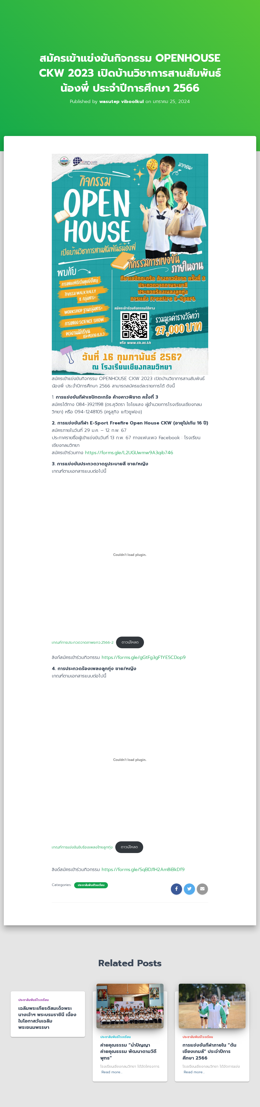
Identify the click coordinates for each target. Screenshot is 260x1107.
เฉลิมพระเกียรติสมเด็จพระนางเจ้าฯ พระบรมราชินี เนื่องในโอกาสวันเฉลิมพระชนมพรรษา (47, 1018)
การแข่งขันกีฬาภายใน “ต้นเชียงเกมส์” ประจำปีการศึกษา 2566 (209, 1051)
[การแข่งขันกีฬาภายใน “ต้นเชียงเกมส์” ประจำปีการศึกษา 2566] (212, 1006)
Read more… (112, 1072)
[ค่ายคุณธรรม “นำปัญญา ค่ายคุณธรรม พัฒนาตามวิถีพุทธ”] (129, 1006)
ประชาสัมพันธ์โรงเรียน (91, 885)
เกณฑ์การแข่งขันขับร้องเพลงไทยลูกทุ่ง (82, 847)
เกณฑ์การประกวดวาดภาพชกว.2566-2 (82, 642)
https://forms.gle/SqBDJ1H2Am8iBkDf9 (143, 869)
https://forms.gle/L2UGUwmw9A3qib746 (129, 452)
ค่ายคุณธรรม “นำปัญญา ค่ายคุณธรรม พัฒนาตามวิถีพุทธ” (128, 1051)
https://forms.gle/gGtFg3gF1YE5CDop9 (144, 657)
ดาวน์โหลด (130, 642)
